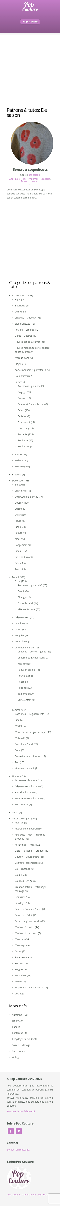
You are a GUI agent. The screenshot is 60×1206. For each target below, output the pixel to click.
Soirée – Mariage (21, 1045)
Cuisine (18, 508)
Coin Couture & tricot (26, 496)
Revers (18, 981)
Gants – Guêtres (23, 335)
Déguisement (22, 617)
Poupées (19, 635)
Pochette (23, 434)
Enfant (15, 577)
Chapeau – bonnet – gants (32, 651)
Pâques (16, 1026)
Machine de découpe (26, 933)
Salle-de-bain (22, 557)
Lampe (18, 532)
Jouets (18, 629)
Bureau (19, 484)
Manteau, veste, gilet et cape (30, 732)
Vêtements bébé (26, 609)
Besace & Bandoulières (30, 404)
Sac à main (24, 446)
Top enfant (24, 693)
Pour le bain (24, 675)
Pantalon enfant (26, 669)
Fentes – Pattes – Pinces (28, 909)
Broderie (16, 474)
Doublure (20, 897)
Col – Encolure (22, 868)
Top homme (21, 804)
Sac (17, 382)
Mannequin (21, 945)
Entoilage (20, 903)
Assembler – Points (25, 844)
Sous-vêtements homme (28, 798)
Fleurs (18, 520)
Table (18, 569)
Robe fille (23, 687)
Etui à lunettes (22, 323)
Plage (18, 363)
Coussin (19, 502)
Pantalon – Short (24, 744)
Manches (20, 939)
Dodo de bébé (25, 603)
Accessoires (18, 295)
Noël (17, 538)
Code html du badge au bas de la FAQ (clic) (30, 1194)
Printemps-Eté (19, 1033)
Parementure (22, 957)
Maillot (18, 726)
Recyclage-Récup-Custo (25, 1039)
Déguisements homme (27, 786)
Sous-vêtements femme (28, 756)
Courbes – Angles (24, 880)
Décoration (18, 480)
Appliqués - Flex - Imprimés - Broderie (29, 178)
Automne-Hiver (20, 1014)
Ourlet (18, 951)
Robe (17, 750)
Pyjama (22, 681)
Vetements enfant (24, 647)
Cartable (22, 416)
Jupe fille (22, 663)
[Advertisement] (30, 65)
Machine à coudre (24, 927)
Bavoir (21, 591)
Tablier (18, 454)
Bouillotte (20, 305)
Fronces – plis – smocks (28, 921)
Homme (16, 776)
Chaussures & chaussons (31, 657)
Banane (22, 398)
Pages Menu (30, 21)
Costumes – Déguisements (29, 713)
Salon (18, 563)
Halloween (17, 1020)
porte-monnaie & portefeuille (30, 369)
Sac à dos (23, 440)
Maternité (20, 738)
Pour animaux (22, 376)
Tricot (15, 812)
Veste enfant (24, 699)
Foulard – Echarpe (24, 329)
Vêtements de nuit (24, 768)
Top (17, 762)
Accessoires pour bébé (30, 585)
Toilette (19, 460)
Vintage (16, 1057)
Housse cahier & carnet (27, 341)
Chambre (20, 490)
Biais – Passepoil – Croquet (29, 850)
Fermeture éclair (23, 915)
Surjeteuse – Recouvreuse (29, 987)
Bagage (22, 392)
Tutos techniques (30, 181)
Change (22, 597)
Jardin (18, 526)
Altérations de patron (26, 828)
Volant (18, 993)
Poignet (19, 969)
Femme (16, 709)
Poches (19, 963)
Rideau (18, 551)
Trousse (19, 466)
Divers (18, 514)
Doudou (19, 623)
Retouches (20, 975)
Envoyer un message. (18, 1149)
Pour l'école (21, 641)
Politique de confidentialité (21, 1111)
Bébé (17, 581)
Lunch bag (23, 428)
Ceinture (19, 311)
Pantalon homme (24, 792)
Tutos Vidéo (18, 1051)
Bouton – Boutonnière (27, 856)
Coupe (18, 874)
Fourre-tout (24, 422)
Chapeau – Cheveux (25, 317)
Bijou (17, 299)
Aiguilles (19, 822)
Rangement (21, 545)
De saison (34, 174)
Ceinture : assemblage (27, 862)
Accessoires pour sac (29, 386)
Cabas (21, 410)
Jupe (17, 720)
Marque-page (22, 357)
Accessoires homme (26, 780)
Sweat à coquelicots (30, 169)
